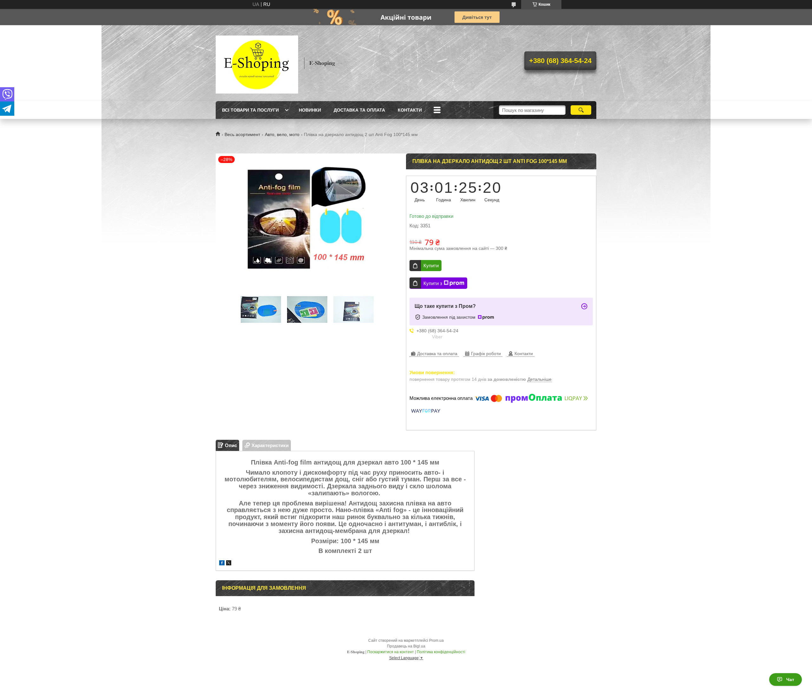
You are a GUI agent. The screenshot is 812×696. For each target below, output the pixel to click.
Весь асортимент (242, 134)
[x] (228, 563)
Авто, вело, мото (282, 134)
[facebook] (222, 563)
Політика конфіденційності (441, 652)
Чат (790, 679)
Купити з (432, 283)
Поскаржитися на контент (390, 652)
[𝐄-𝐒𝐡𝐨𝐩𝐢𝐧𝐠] (257, 63)
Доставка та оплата (359, 110)
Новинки (310, 110)
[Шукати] (581, 110)
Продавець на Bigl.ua (406, 646)
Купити (431, 265)
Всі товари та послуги (250, 110)
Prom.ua (436, 640)
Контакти (410, 110)
